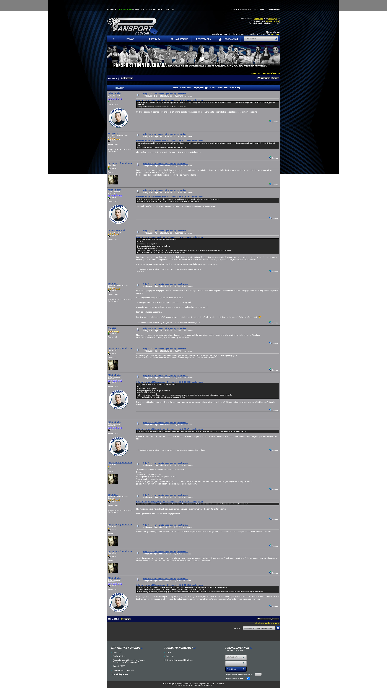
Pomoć (130, 39)
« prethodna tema (258, 73)
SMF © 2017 (178, 684)
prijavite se (258, 19)
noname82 (275, 34)
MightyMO (113, 134)
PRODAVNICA (231, 39)
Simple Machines (191, 684)
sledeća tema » (273, 73)
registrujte (272, 19)
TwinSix (112, 328)
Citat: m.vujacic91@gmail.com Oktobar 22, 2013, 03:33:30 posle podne (169, 237)
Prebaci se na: (238, 628)
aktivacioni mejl (272, 21)
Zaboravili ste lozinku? (235, 650)
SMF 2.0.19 (167, 684)
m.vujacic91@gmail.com (120, 163)
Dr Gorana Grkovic (117, 230)
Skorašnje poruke (119, 674)
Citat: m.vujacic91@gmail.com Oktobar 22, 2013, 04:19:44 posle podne (169, 197)
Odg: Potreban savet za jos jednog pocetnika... (165, 94)
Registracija (203, 39)
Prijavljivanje (179, 39)
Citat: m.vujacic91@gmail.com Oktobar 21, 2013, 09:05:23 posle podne (169, 585)
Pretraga (155, 39)
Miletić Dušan (114, 93)
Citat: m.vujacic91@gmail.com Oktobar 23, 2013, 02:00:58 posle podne (169, 100)
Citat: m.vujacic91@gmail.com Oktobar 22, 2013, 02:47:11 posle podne (169, 429)
